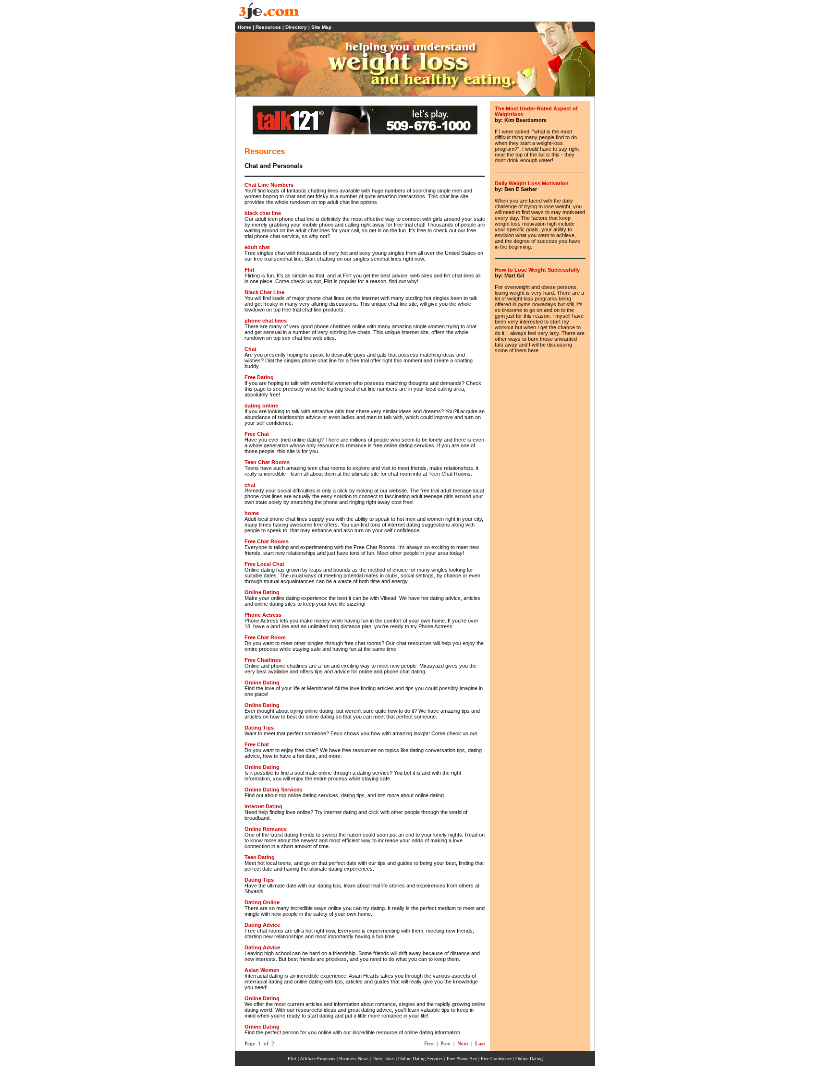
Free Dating (259, 377)
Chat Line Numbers (268, 185)
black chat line (262, 213)
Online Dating (262, 592)
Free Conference (496, 1058)
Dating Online (262, 902)
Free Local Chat (264, 564)
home (251, 513)
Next (462, 1043)
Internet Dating (263, 806)
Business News (353, 1058)
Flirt (249, 270)
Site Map (321, 27)
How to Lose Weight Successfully (537, 270)
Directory (296, 27)
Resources (268, 27)
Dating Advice (262, 925)
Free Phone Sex (462, 1058)
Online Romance (265, 829)
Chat (250, 349)
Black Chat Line (264, 292)
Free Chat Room (265, 637)
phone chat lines (265, 320)
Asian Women (262, 970)
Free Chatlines (262, 660)
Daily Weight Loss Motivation (532, 183)
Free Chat (256, 434)
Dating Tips (259, 728)
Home (244, 27)
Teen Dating (259, 857)
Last (480, 1043)
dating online (261, 405)
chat (250, 485)
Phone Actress (262, 615)
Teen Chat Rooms (267, 462)
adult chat (257, 247)
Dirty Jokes (383, 1058)
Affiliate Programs (317, 1058)
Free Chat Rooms (266, 541)
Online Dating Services (273, 789)
